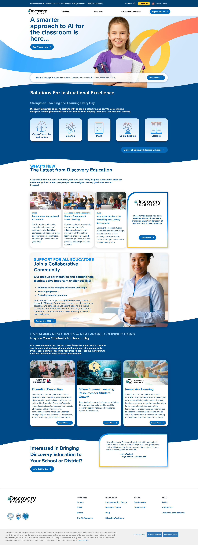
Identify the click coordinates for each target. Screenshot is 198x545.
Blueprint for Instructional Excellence (45, 216)
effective (91, 109)
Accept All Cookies (154, 534)
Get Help (128, 3)
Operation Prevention (47, 389)
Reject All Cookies (170, 534)
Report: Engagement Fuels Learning (77, 216)
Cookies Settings (139, 534)
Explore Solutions (95, 3)
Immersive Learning (139, 389)
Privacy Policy (83, 540)
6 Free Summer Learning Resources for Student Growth (96, 393)
